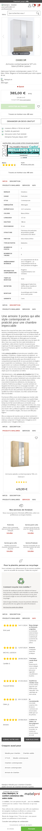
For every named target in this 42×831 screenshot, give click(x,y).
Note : (4, 163)
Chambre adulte (28, 753)
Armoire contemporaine (13, 768)
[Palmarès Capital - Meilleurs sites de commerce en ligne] (21, 150)
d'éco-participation (25, 100)
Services (26, 185)
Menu (4, 14)
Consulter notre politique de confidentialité (15, 821)
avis (23, 163)
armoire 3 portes (18, 344)
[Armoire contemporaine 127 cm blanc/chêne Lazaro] (19, 54)
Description (15, 181)
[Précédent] (3, 36)
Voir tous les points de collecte (13, 607)
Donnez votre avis (28, 164)
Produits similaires (11, 185)
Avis (34, 185)
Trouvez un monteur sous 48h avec (21, 114)
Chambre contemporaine (13, 763)
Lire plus (10, 533)
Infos (4, 181)
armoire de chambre (8, 399)
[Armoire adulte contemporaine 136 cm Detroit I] (21, 453)
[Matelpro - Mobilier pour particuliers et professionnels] (10, 7)
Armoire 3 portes (28, 787)
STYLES (7, 758)
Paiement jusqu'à (21, 1)
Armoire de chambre (12, 772)
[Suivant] (38, 36)
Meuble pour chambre (12, 753)
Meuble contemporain (20, 758)
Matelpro (5, 785)
